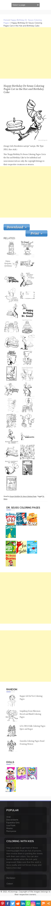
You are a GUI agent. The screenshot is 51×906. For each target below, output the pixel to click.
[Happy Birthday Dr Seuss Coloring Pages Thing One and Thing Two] (27, 420)
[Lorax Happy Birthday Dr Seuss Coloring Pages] (11, 326)
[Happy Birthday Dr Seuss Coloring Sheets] (27, 264)
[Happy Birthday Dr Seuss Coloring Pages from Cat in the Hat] (27, 389)
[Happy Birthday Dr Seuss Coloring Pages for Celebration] (11, 373)
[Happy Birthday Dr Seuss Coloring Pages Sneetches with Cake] (11, 264)
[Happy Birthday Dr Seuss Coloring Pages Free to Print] (11, 389)
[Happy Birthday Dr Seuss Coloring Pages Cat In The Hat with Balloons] (11, 295)
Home (6, 20)
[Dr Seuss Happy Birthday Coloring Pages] (27, 468)
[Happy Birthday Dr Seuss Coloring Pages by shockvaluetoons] (27, 342)
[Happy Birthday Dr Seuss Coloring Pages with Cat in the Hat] (27, 358)
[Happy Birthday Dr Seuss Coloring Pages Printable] (11, 358)
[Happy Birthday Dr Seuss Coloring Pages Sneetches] (11, 405)
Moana (9, 828)
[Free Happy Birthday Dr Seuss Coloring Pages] (27, 311)
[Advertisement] (25, 53)
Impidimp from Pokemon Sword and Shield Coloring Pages (30, 714)
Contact (9, 883)
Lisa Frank (10, 825)
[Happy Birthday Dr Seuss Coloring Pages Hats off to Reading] (11, 342)
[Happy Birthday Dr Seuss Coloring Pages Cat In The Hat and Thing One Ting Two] (11, 452)
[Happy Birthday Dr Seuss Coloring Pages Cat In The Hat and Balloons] (11, 468)
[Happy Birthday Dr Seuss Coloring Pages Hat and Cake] (27, 248)
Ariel (8, 817)
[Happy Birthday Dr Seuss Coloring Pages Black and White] (27, 436)
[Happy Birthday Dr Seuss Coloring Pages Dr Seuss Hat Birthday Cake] (11, 248)
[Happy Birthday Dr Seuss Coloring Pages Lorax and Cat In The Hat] (27, 405)
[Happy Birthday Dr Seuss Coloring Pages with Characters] (27, 452)
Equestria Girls (13, 822)
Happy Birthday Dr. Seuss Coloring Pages (23, 496)
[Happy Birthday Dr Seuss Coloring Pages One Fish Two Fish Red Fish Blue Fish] (11, 483)
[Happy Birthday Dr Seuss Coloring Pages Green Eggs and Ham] (11, 420)
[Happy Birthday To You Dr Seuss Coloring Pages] (27, 373)
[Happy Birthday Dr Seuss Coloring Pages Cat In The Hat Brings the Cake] (11, 436)
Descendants (12, 819)
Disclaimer (10, 878)
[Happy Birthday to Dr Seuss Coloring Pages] (27, 326)
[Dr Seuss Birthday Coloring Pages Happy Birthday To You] (27, 279)
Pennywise (11, 831)
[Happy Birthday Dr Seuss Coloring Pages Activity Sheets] (27, 295)
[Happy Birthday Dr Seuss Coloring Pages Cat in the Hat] (11, 311)
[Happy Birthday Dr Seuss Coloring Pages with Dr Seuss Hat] (11, 279)
